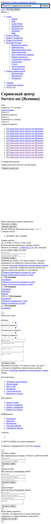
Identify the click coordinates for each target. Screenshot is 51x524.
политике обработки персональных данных (28, 265)
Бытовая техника (13, 43)
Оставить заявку (8, 258)
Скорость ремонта (9, 335)
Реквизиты (11, 418)
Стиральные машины (21, 59)
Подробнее (6, 279)
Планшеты (16, 78)
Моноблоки (17, 76)
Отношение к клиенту (11, 330)
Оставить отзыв (8, 363)
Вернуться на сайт (9, 519)
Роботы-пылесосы (20, 57)
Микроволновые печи (21, 50)
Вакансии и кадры (14, 393)
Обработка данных (14, 428)
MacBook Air (17, 28)
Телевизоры (17, 61)
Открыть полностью (10, 168)
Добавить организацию (16, 382)
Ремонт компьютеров (15, 71)
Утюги (15, 64)
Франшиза (11, 389)
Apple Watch (17, 24)
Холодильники (18, 66)
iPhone (14, 19)
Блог (3, 9)
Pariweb (37, 446)
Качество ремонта (9, 325)
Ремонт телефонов (14, 38)
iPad (13, 21)
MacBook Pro (17, 26)
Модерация (11, 423)
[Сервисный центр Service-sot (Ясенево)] (24, 131)
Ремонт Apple (12, 402)
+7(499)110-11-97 (26, 247)
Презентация (12, 384)
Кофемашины (18, 47)
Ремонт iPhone (12, 35)
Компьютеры (17, 73)
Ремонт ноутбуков (14, 40)
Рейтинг (4, 320)
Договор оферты (13, 426)
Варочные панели (19, 45)
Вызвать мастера (9, 227)
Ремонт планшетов (14, 407)
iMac (14, 33)
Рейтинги (10, 421)
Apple (8, 16)
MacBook (16, 31)
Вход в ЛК (11, 386)
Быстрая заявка (13, 10)
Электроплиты (18, 69)
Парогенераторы (19, 52)
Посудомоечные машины (23, 54)
